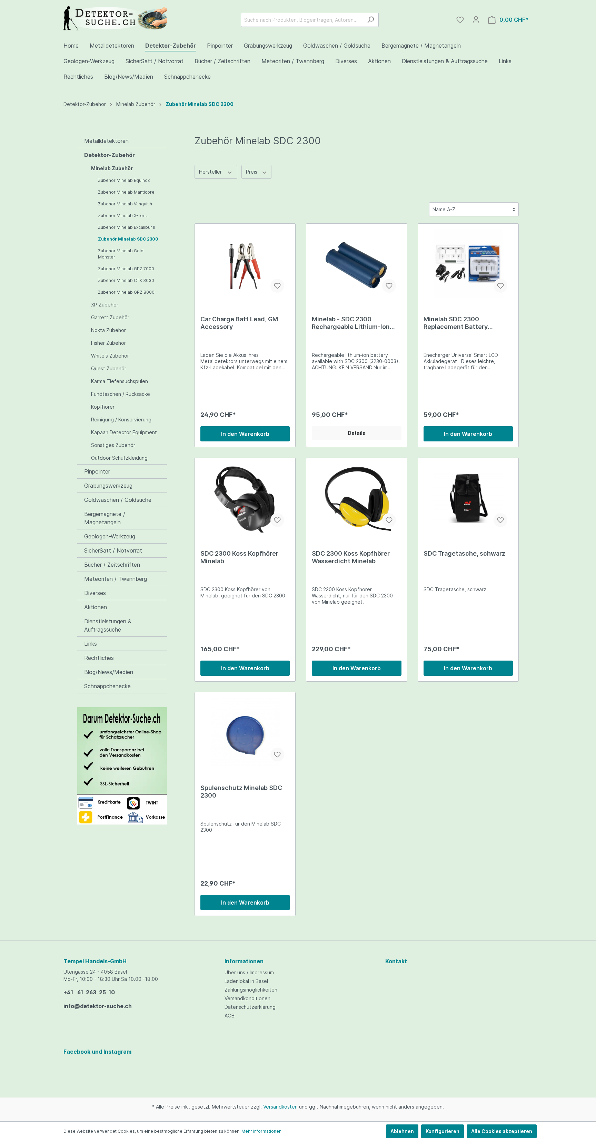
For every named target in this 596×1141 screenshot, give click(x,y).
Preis (252, 172)
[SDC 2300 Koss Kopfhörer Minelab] (245, 498)
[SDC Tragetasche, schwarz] (468, 498)
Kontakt (396, 961)
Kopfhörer (103, 407)
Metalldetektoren (106, 140)
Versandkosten (280, 1107)
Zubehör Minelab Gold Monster (120, 254)
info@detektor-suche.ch (97, 1006)
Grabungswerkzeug (108, 485)
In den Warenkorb (245, 433)
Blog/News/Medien (108, 672)
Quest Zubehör (108, 368)
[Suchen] (370, 20)
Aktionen (95, 607)
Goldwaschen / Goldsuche (117, 499)
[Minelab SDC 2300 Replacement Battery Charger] (468, 263)
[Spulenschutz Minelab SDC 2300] (245, 732)
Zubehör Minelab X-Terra (123, 215)
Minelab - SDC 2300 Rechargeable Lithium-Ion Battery (351, 323)
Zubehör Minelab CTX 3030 (126, 280)
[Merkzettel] (460, 19)
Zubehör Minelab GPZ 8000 (126, 292)
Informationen (244, 961)
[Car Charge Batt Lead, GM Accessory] (245, 263)
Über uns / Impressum (249, 972)
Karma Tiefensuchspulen (119, 381)
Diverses (95, 592)
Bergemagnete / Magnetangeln (104, 518)
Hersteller (211, 172)
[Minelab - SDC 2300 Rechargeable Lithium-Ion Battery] (356, 263)
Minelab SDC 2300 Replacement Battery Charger (456, 323)
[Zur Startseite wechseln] (115, 18)
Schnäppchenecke (107, 686)
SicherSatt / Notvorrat (113, 550)
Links (90, 643)
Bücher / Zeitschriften (112, 564)
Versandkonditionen (247, 998)
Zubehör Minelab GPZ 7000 (126, 268)
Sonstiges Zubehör (113, 445)
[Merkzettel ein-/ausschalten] (277, 286)
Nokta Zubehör (108, 330)
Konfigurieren (442, 1131)
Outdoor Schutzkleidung (119, 458)
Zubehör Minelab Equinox (124, 180)
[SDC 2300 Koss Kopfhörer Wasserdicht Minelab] (356, 498)
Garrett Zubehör (110, 317)
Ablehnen (402, 1131)
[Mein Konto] (476, 19)
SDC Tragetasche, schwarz (464, 553)
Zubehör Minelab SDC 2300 (128, 239)
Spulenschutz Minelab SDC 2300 (241, 791)
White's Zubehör (110, 356)
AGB (230, 1015)
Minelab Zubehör (112, 168)
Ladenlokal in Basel (246, 981)
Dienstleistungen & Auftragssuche (107, 625)
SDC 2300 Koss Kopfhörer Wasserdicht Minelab (351, 557)
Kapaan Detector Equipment (124, 432)
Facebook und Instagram (97, 1051)
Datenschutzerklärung (250, 1007)
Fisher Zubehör (108, 343)
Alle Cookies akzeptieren (501, 1131)
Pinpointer (97, 471)
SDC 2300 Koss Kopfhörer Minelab (239, 557)
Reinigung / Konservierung (121, 419)
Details (356, 433)
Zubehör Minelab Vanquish (125, 203)
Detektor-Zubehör (109, 155)
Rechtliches (99, 657)
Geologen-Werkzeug (109, 536)
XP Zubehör (104, 305)
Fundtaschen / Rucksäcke (120, 394)
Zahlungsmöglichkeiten (251, 990)
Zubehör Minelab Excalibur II (126, 227)
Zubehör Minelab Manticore (126, 192)
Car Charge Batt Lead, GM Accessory (239, 322)
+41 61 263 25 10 (89, 992)
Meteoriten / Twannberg (115, 578)
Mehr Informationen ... (263, 1131)
